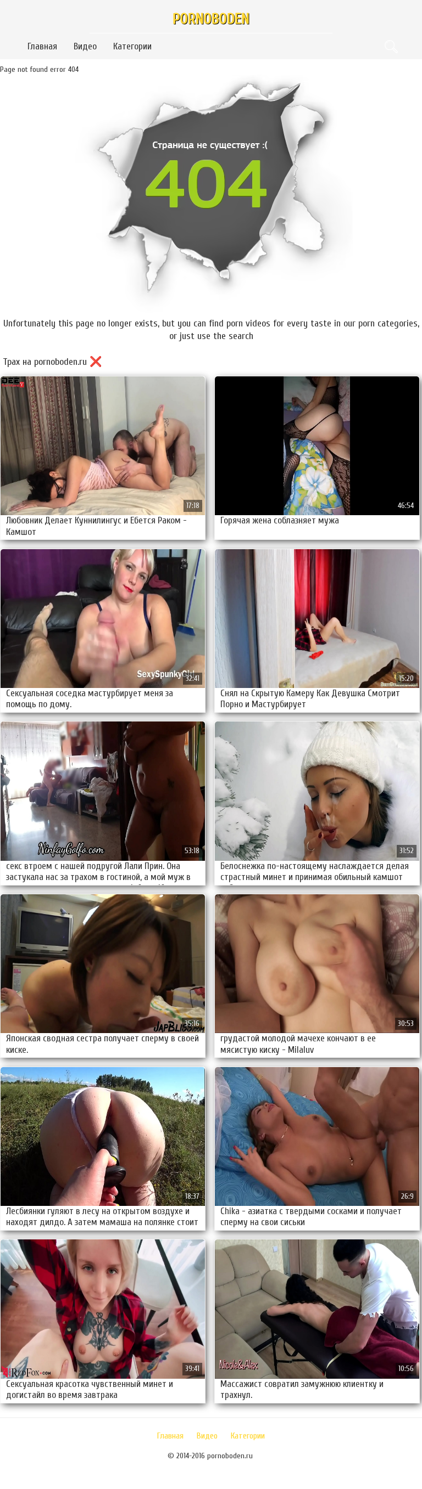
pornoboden (211, 18)
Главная (42, 46)
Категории (132, 46)
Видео (85, 46)
